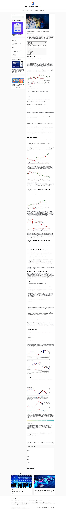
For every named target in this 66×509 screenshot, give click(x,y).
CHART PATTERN (15, 51)
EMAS (13, 47)
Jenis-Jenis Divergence (31, 44)
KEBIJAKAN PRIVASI (45, 507)
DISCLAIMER (52, 507)
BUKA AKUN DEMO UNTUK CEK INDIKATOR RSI (40, 420)
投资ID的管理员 (31, 33)
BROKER (31, 10)
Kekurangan (30, 50)
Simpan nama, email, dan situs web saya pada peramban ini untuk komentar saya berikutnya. (40, 466)
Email (28, 459)
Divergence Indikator (30, 51)
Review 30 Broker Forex (16, 43)
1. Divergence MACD (31, 52)
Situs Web (28, 462)
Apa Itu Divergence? (30, 43)
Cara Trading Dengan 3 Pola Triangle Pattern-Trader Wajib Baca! (33, 443)
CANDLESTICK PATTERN (16, 50)
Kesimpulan (29, 54)
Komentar (28, 450)
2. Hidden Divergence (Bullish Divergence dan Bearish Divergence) (37, 46)
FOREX (14, 48)
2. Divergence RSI (31, 53)
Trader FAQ (36, 10)
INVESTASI (26, 10)
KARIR (49, 507)
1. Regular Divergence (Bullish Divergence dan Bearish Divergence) (37, 45)
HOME (23, 10)
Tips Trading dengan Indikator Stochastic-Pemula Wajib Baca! (47, 443)
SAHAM (14, 54)
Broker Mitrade (28, 84)
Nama (28, 456)
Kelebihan (30, 49)
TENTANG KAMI (42, 10)
